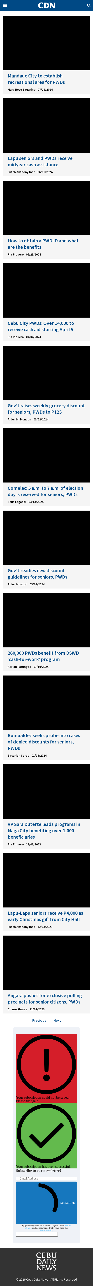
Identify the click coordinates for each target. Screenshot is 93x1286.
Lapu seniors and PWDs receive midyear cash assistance (40, 161)
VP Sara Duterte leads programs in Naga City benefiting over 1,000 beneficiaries (44, 830)
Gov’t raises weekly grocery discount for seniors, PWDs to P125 (46, 408)
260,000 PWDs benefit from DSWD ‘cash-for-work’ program (43, 656)
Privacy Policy (46, 1230)
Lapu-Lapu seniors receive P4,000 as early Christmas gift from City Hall (45, 916)
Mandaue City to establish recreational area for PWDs (36, 78)
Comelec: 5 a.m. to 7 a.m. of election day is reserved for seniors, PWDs (45, 491)
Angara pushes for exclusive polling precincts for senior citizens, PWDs (45, 998)
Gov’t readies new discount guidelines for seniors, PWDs (37, 573)
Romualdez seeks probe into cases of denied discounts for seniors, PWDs (44, 741)
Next (57, 1020)
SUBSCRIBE (67, 1203)
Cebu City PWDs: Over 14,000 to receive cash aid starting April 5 (41, 326)
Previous (39, 1020)
